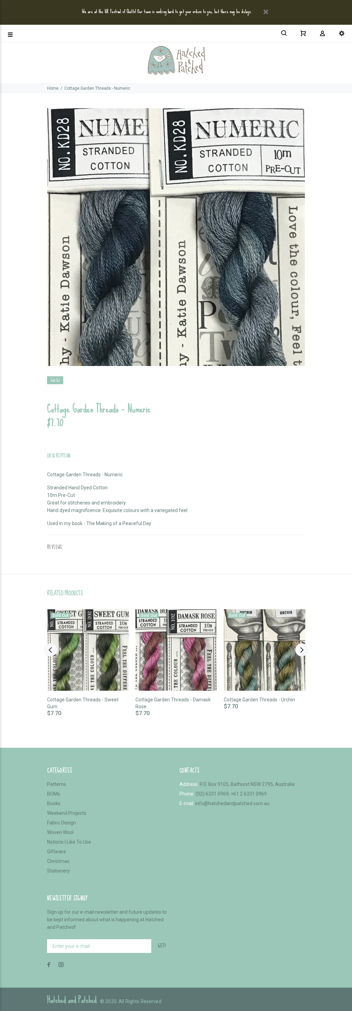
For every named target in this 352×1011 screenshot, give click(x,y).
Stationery (58, 871)
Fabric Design (61, 822)
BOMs (53, 794)
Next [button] (301, 649)
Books (53, 803)
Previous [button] (50, 649)
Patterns (56, 784)
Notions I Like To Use (69, 842)
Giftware (56, 851)
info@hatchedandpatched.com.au (232, 803)
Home (52, 88)
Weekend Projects (66, 813)
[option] (88, 656)
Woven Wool (60, 832)
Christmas (58, 861)
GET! (162, 946)
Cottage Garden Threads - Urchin (259, 699)
